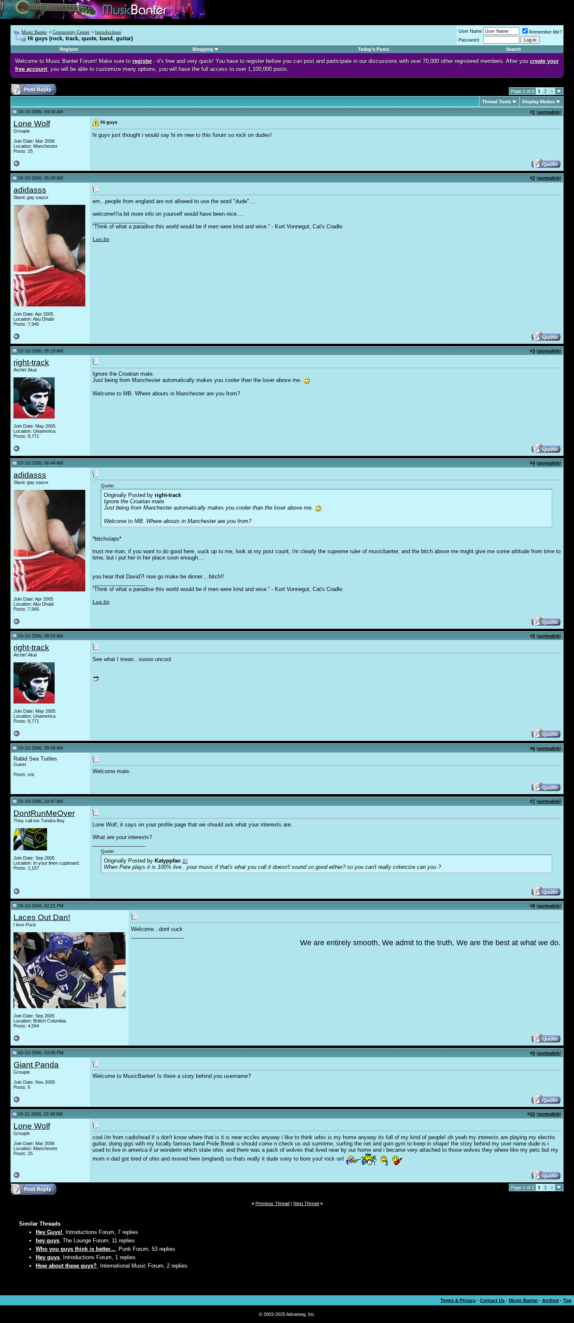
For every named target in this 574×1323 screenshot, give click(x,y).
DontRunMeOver (44, 813)
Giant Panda (36, 1064)
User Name (470, 31)
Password (468, 39)
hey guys (47, 1240)
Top (567, 1300)
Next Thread (306, 1203)
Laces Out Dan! (41, 917)
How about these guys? (66, 1266)
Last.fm (100, 239)
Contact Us (492, 1300)
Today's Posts (373, 49)
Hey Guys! (49, 1232)
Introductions (108, 31)
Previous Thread (272, 1203)
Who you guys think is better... (75, 1249)
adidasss (29, 190)
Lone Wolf (31, 123)
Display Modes (538, 101)
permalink (549, 112)
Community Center (71, 31)
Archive (550, 1300)
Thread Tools (496, 101)
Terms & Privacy (458, 1300)
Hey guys (48, 1257)
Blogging (202, 49)
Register (69, 49)
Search (513, 49)
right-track (31, 362)
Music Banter (34, 31)
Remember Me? (545, 31)
